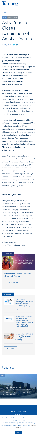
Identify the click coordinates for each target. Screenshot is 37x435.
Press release (12, 17)
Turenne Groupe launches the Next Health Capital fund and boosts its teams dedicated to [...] (24, 322)
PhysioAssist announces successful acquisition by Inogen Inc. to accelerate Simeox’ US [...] (24, 305)
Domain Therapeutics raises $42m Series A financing (23, 338)
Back (5, 13)
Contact (18, 414)
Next (36, 384)
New (4, 17)
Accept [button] (18, 432)
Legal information (18, 411)
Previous (1, 384)
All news (10, 349)
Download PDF (12, 282)
